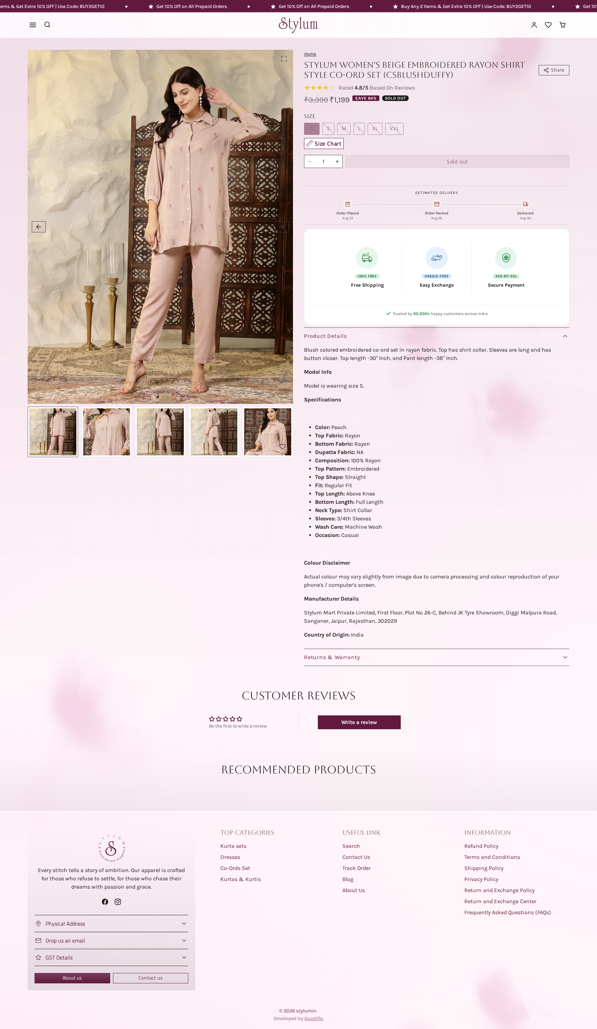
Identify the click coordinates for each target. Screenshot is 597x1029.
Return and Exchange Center (500, 901)
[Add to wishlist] (282, 446)
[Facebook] (104, 901)
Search (351, 846)
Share (558, 70)
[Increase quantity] (337, 161)
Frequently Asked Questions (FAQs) (507, 912)
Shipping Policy (483, 868)
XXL (394, 129)
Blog (347, 879)
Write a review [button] (359, 722)
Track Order (356, 868)
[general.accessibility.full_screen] (284, 59)
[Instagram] (118, 901)
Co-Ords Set (235, 868)
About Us (353, 890)
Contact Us (356, 857)
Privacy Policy (481, 879)
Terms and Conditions (492, 857)
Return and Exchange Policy (499, 890)
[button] (33, 25)
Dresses (230, 857)
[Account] (534, 25)
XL (375, 129)
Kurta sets (233, 846)
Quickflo (313, 1018)
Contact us (151, 978)
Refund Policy (481, 846)
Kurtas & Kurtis (240, 879)
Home (310, 54)
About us (72, 978)
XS (312, 129)
